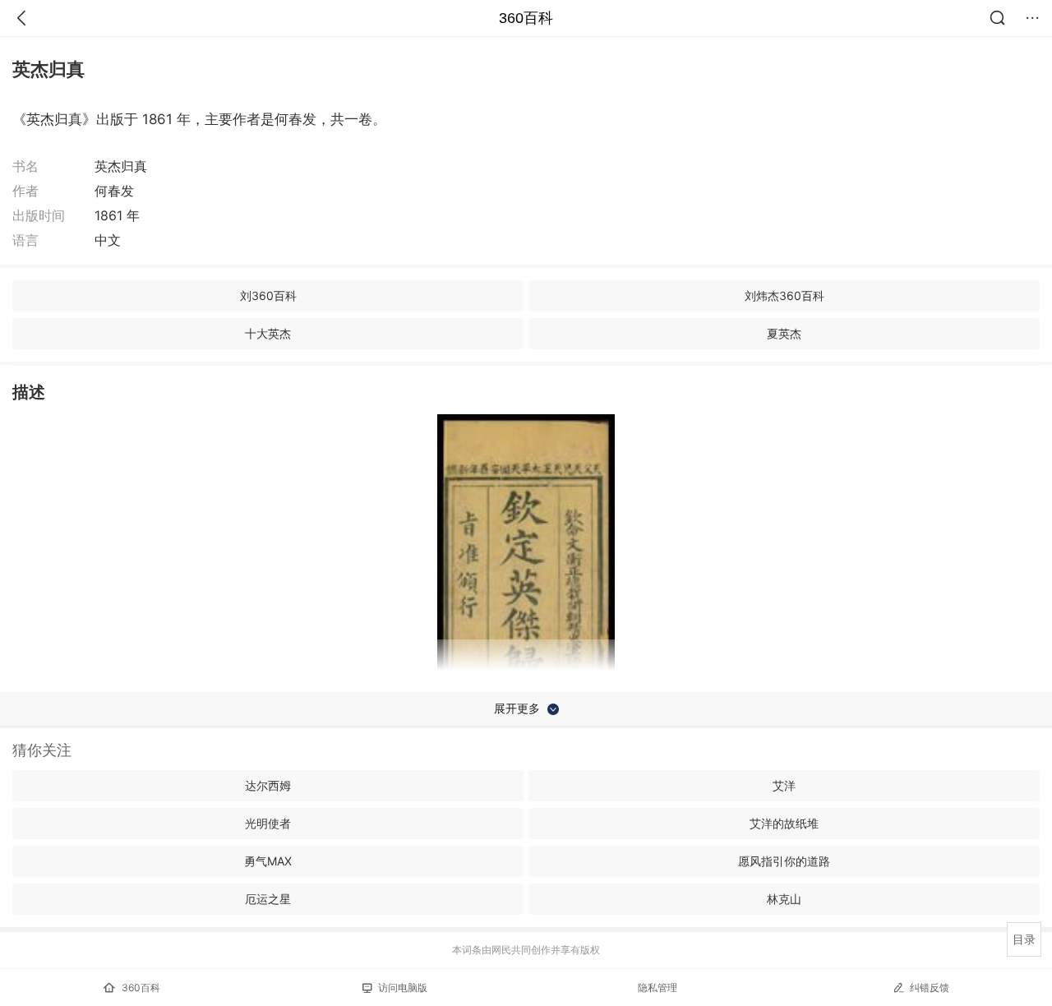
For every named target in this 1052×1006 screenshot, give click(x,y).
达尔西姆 (268, 785)
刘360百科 (268, 295)
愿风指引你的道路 (784, 861)
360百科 (526, 18)
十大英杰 (268, 333)
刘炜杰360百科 (784, 295)
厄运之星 (268, 899)
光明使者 (268, 823)
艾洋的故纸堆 (784, 823)
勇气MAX (268, 861)
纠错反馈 (929, 987)
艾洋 (784, 785)
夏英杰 (784, 333)
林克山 (784, 899)
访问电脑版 (402, 987)
